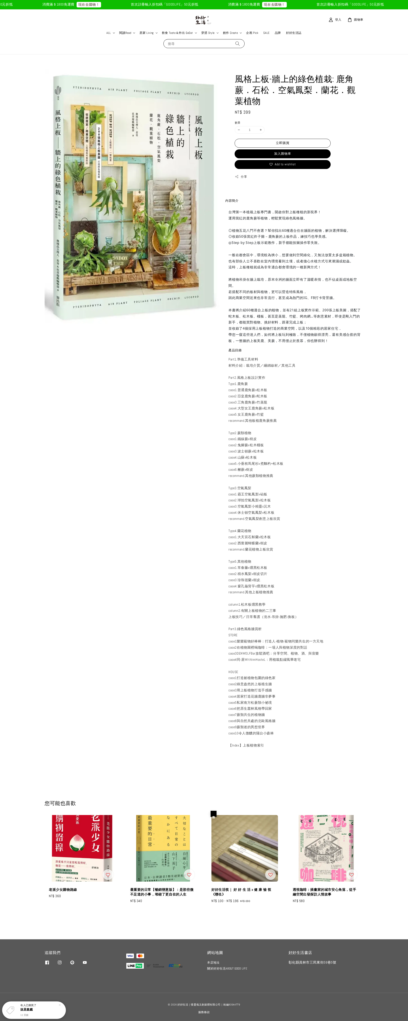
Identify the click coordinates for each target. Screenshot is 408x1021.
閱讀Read (125, 33)
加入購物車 (282, 154)
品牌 (278, 33)
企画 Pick (252, 33)
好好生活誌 (294, 33)
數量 (238, 122)
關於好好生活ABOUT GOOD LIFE (227, 968)
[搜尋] (237, 43)
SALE (266, 33)
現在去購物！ (60, 4)
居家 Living (146, 33)
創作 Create (230, 33)
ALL (108, 33)
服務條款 (204, 1012)
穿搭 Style (208, 33)
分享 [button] (244, 177)
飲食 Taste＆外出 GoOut (177, 33)
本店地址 (213, 962)
